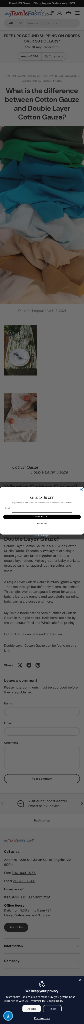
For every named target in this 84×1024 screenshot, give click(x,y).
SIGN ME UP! (42, 517)
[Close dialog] (81, 489)
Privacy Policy (37, 1001)
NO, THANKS (42, 523)
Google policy (54, 1001)
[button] (8, 1016)
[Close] (80, 980)
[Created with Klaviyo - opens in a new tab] (42, 535)
